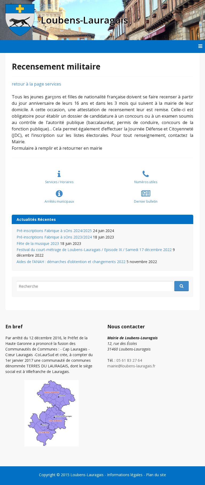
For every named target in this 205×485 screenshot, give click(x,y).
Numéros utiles (145, 182)
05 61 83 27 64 (129, 360)
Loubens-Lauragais (87, 474)
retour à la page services (36, 84)
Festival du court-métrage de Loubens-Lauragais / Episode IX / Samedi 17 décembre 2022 (94, 249)
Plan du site (156, 474)
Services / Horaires (59, 182)
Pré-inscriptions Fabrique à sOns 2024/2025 (54, 230)
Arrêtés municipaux (59, 201)
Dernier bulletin (145, 201)
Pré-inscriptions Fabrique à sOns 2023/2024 (54, 237)
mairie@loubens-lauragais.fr (131, 365)
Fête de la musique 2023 (38, 243)
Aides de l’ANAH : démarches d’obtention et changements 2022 (71, 261)
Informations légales (125, 474)
